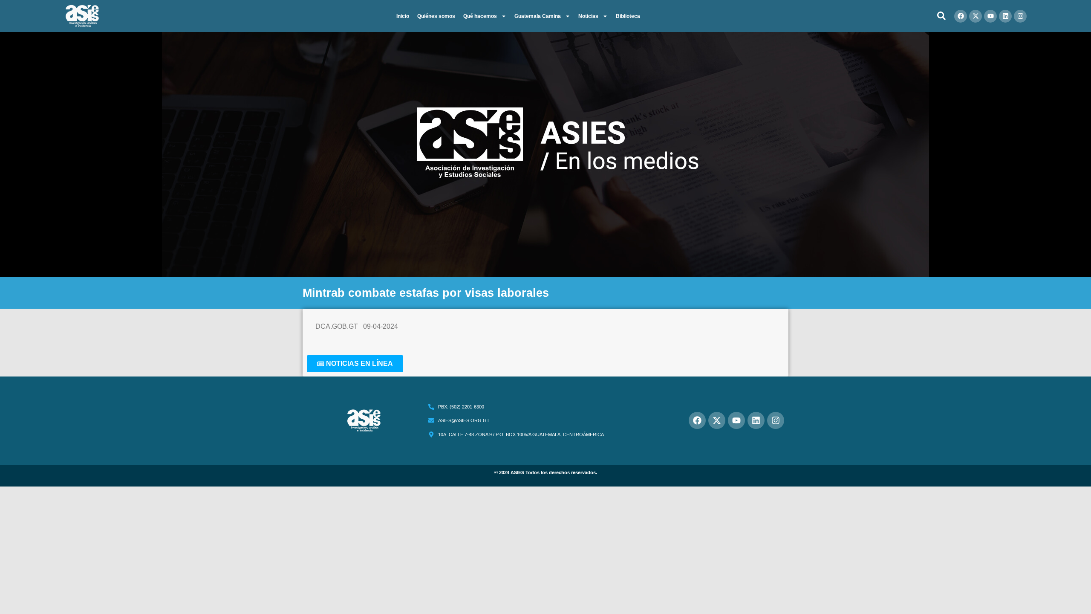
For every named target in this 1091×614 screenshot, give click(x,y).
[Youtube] (990, 16)
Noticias (588, 16)
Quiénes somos (436, 16)
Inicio (402, 16)
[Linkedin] (1005, 16)
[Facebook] (960, 16)
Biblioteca (628, 16)
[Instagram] (1020, 16)
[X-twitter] (975, 16)
